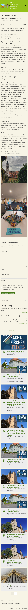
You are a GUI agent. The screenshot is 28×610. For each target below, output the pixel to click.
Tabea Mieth (6, 20)
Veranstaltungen (10, 330)
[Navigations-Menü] (25, 6)
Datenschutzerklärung (7, 603)
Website (3, 280)
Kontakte (17, 603)
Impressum (11, 600)
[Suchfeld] (25, 300)
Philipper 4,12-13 (22, 323)
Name (3, 269)
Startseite (3, 600)
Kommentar (4, 251)
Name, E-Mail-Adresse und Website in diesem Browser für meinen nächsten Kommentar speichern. (13, 287)
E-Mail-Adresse (5, 274)
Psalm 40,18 (23, 312)
